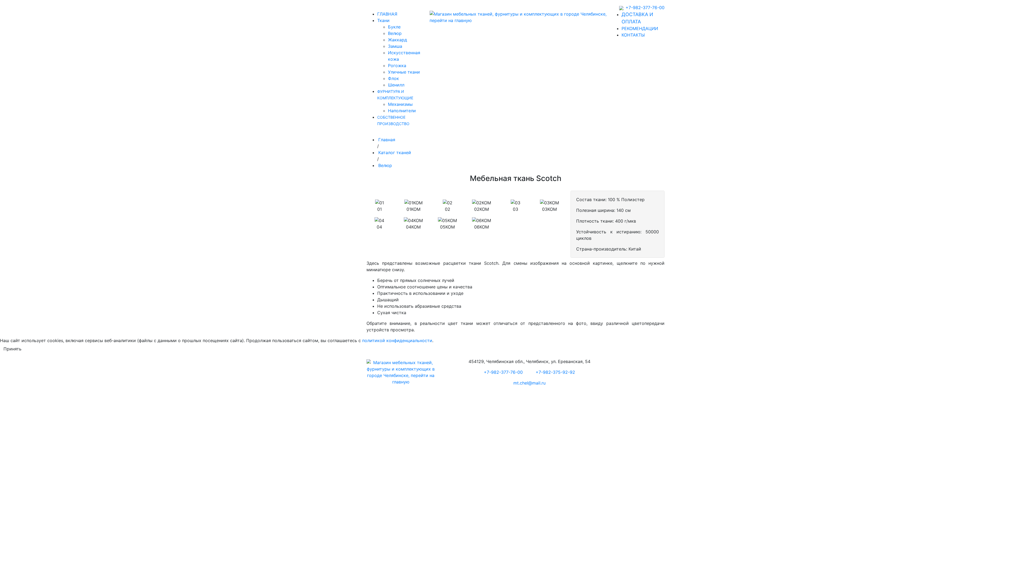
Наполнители (402, 110)
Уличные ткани (404, 72)
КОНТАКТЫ (633, 35)
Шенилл (396, 85)
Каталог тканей (394, 152)
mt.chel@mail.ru (529, 383)
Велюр (395, 33)
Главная (386, 139)
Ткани (383, 20)
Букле (394, 27)
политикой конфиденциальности (397, 340)
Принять (12, 348)
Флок (393, 78)
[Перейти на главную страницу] (520, 17)
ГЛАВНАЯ (387, 14)
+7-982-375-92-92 (555, 372)
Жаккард (397, 39)
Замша (395, 46)
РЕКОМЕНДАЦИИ (640, 28)
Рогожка (397, 65)
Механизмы (400, 104)
